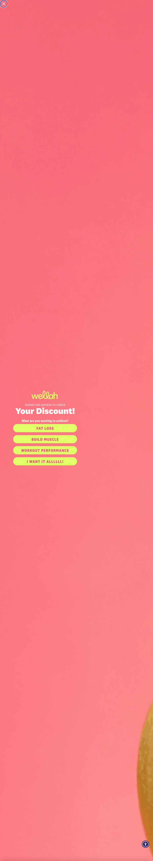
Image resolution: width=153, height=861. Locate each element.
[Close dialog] (3, 3)
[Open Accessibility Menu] (145, 844)
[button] (76, 428)
